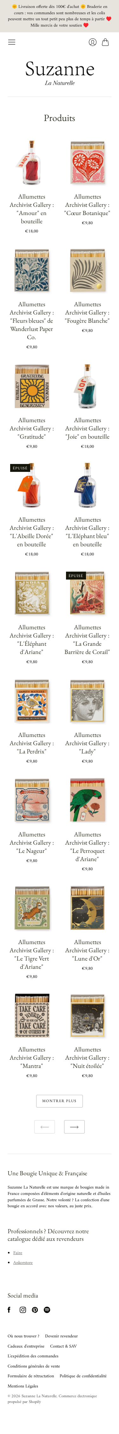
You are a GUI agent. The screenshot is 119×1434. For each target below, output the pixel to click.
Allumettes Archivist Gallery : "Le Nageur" (32, 842)
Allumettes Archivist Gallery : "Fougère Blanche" (87, 312)
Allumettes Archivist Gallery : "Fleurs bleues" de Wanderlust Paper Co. (32, 320)
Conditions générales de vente (34, 1366)
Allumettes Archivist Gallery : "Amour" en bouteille (32, 208)
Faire (17, 1253)
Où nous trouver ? (23, 1336)
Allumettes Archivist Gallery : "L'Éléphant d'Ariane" (32, 639)
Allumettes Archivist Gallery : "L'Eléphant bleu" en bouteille (87, 531)
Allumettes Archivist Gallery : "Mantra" (32, 1057)
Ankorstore (23, 1263)
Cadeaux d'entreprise (26, 1346)
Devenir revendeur (61, 1336)
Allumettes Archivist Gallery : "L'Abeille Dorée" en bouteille (32, 531)
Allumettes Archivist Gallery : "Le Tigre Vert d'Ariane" (32, 954)
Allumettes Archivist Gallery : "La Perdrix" (32, 743)
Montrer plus (59, 1100)
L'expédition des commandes (33, 1356)
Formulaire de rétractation (31, 1376)
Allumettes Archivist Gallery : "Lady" (87, 743)
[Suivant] (74, 1127)
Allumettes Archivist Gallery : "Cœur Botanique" (87, 204)
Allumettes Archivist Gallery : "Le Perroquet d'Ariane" (87, 846)
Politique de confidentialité (83, 1376)
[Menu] (11, 42)
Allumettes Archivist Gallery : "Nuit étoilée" (87, 1057)
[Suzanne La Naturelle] (60, 71)
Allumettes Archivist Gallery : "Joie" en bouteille (87, 428)
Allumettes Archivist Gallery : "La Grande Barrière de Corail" (87, 639)
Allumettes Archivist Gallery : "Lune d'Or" (87, 950)
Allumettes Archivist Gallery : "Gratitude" (32, 428)
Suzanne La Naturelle (39, 1396)
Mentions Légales (23, 1386)
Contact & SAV (63, 1346)
